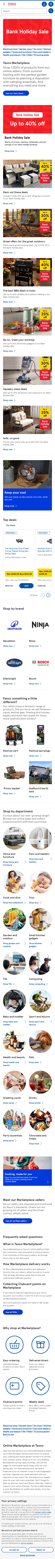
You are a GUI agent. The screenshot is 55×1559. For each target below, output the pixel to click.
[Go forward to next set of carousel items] (48, 595)
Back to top (8, 1434)
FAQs (29, 54)
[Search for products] (50, 10)
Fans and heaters (41, 51)
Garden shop (25, 48)
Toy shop (37, 48)
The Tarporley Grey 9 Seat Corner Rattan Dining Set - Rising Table (17, 551)
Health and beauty (12, 54)
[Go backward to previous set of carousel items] (43, 595)
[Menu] (4, 4)
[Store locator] (50, 4)
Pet (23, 54)
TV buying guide (41, 54)
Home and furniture (21, 51)
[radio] (11, 525)
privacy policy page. (43, 1512)
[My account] (44, 4)
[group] (19, 560)
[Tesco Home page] (12, 4)
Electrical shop (10, 48)
